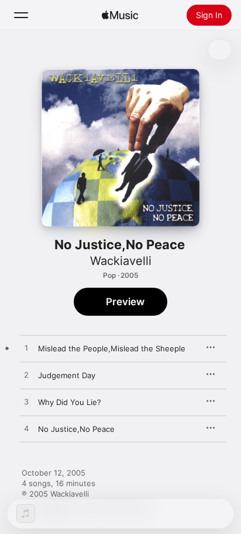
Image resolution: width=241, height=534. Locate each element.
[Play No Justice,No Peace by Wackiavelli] (26, 429)
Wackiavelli (121, 261)
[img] (120, 15)
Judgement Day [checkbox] (66, 375)
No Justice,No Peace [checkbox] (76, 429)
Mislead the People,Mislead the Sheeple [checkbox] (111, 348)
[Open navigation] (21, 15)
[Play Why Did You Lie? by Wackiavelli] (26, 402)
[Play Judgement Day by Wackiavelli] (26, 375)
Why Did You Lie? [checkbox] (69, 402)
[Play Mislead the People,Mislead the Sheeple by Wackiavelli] (26, 348)
